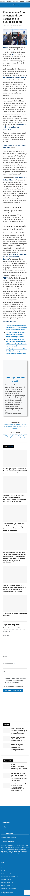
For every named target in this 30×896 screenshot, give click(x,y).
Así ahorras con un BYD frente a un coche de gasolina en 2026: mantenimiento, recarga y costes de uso (18, 747)
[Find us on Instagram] (7, 827)
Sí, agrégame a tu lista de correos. (14, 686)
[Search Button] (28, 4)
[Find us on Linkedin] (16, 827)
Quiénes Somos (5, 865)
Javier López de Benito (15, 377)
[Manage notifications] (3, 892)
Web (4, 671)
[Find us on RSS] (10, 827)
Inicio (2, 862)
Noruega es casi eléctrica (13, 1)
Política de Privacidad (6, 874)
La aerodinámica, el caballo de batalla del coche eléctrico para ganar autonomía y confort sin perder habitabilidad (13, 527)
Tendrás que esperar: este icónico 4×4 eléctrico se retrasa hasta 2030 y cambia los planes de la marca (15, 471)
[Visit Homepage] (15, 5)
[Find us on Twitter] (5, 827)
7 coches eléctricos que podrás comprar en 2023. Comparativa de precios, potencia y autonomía (16, 327)
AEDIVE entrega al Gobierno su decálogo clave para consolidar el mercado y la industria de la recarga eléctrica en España (14, 588)
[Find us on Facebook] (1, 827)
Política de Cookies (6, 879)
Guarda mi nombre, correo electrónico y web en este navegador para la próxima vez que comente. (15, 680)
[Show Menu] (2, 4)
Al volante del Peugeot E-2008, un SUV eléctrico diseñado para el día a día (18, 738)
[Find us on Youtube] (13, 827)
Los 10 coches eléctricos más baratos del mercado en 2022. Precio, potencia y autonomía (15, 334)
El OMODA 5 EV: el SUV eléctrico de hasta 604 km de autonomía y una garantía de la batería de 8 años (19, 731)
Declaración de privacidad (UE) (8, 876)
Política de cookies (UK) (7, 885)
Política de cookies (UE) (7, 882)
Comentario (7, 635)
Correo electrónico (9, 663)
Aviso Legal (4, 871)
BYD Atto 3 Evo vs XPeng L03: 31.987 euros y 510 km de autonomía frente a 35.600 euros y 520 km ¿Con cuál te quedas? (14, 498)
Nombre (5, 656)
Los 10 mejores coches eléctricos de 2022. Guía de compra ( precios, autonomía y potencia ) (16, 351)
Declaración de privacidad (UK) (8, 888)
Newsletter (3, 868)
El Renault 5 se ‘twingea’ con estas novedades (15, 615)
